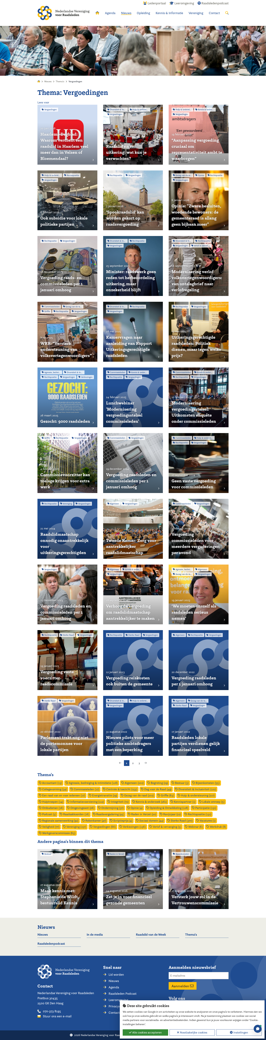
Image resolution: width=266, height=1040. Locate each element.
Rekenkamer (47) (95, 820)
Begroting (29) (159, 783)
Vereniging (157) (76, 826)
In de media (95, 934)
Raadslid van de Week (151, 934)
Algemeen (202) (134, 783)
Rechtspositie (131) (199, 814)
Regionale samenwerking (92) (59, 820)
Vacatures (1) (207, 820)
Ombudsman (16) (52, 808)
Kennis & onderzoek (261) (151, 801)
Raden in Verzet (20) (143, 814)
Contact (214, 13)
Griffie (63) (167, 795)
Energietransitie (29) (104, 795)
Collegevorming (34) (54, 789)
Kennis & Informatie (169, 13)
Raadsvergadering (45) (110, 814)
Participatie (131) (205, 808)
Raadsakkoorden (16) (75, 814)
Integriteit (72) (119, 801)
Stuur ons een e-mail (56, 1016)
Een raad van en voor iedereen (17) (63, 795)
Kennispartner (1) (184, 801)
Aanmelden (181, 986)
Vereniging (196, 13)
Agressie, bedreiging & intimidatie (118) (93, 783)
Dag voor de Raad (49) (157, 789)
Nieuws (126, 13)
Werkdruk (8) (217, 826)
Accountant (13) (51, 783)
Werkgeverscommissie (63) (58, 833)
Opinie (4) (136, 808)
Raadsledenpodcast (51, 943)
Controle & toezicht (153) (121, 789)
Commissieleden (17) (86, 789)
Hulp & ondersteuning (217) (197, 795)
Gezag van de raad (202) (138, 795)
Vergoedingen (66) (104, 826)
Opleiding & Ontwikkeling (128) (168, 808)
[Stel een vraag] (258, 1029)
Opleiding (143, 13)
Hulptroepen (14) (52, 801)
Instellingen (240, 1032)
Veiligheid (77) (50, 826)
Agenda (110, 13)
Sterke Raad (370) (181, 820)
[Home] (63, 13)
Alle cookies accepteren (147, 1032)
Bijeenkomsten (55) (207, 783)
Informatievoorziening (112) (86, 801)
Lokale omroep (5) (213, 801)
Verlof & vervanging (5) (166, 826)
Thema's (60, 81)
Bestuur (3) (181, 783)
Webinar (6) (195, 826)
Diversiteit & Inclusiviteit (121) (197, 789)
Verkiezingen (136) (134, 826)
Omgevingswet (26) (82, 808)
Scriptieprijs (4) (122, 820)
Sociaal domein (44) (151, 820)
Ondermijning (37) (112, 808)
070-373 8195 (51, 1011)
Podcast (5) (48, 814)
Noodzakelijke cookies (193, 1032)
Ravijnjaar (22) (171, 814)
